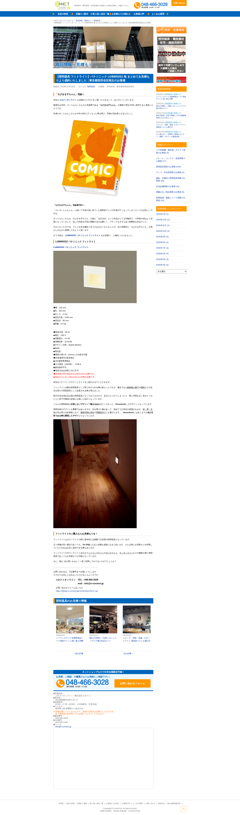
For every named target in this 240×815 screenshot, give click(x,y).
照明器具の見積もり (173, 94)
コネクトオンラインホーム (63, 21)
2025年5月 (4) (162, 259)
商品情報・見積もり (83, 21)
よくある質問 (158, 14)
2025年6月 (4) (162, 253)
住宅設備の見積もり (173, 113)
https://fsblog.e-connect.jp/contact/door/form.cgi (76, 591)
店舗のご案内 (82, 14)
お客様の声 (139, 14)
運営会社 (161, 803)
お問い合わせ (179, 3)
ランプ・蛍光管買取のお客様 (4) (170, 172)
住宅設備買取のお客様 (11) (167, 186)
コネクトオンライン (68, 100)
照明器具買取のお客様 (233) (168, 167)
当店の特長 (63, 14)
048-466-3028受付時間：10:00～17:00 (151, 5)
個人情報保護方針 (174, 803)
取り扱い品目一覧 (101, 14)
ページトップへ (184, 809)
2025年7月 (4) (162, 248)
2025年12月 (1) (163, 220)
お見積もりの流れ (120, 14)
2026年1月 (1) (162, 214)
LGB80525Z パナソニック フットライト (82, 235)
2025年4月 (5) (162, 265)
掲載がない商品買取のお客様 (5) (170, 192)
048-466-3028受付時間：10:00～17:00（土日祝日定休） (82, 683)
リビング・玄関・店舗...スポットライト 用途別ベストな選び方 (137, 624)
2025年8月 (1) (162, 242)
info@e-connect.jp (63, 726)
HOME (61, 803)
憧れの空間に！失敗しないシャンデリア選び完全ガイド (103, 624)
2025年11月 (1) (162, 225)
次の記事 (127, 653)
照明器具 (97, 21)
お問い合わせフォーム (132, 683)
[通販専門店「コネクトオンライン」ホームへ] (62, 9)
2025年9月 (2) (162, 237)
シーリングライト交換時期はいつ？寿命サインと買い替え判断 (70, 624)
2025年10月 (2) (163, 231)
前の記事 (79, 653)
